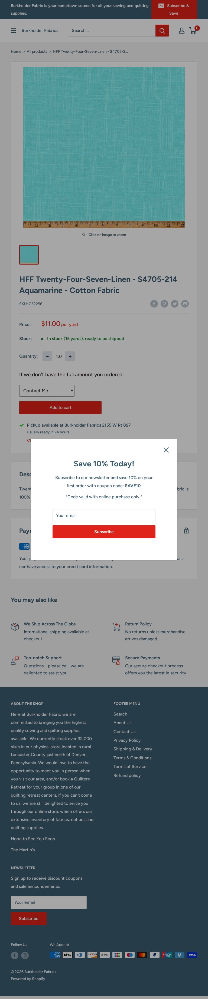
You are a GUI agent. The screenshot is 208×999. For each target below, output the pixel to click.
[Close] (166, 450)
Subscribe (104, 531)
